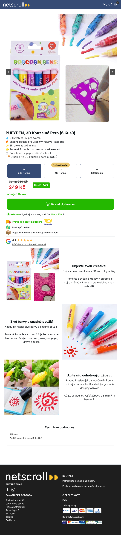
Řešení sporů (12, 510)
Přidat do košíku (63, 204)
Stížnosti (10, 513)
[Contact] (110, 4)
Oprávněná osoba (15, 503)
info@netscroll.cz (97, 486)
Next (112, 72)
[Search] (105, 4)
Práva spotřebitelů (15, 507)
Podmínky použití (14, 500)
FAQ (64, 500)
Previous (8, 72)
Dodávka (10, 520)
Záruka (9, 516)
